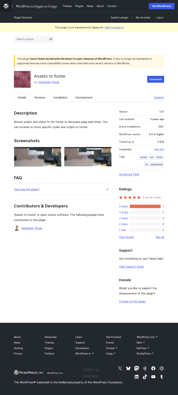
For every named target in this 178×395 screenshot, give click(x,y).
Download (155, 79)
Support (159, 97)
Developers (82, 348)
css (151, 157)
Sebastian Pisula (48, 82)
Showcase (51, 336)
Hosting (18, 348)
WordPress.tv (84, 353)
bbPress (143, 348)
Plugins (49, 348)
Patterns (49, 353)
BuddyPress (145, 353)
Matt (141, 342)
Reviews (39, 97)
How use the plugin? (27, 189)
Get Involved (113, 336)
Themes (49, 342)
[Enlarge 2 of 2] (107, 151)
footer (159, 157)
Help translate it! (114, 27)
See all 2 (159, 149)
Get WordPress (161, 6)
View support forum (131, 266)
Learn (78, 336)
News (17, 342)
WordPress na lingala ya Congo (64, 373)
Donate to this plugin (132, 301)
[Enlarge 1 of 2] (56, 151)
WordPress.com (147, 336)
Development (83, 97)
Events (110, 342)
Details (22, 97)
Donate (112, 348)
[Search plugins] (50, 39)
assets (143, 157)
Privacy (18, 353)
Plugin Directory (23, 17)
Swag (110, 353)
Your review (126, 237)
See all (160, 237)
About (17, 336)
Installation (60, 97)
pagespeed (157, 164)
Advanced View (129, 174)
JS (146, 164)
